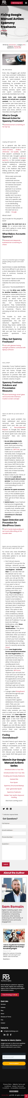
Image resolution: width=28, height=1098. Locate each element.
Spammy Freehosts (14, 792)
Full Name (6, 823)
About (2, 1013)
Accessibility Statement (18, 1088)
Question (5, 844)
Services (3, 1004)
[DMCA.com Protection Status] (14, 1092)
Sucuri (7, 647)
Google (14, 212)
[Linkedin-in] (4, 1035)
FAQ (2, 1020)
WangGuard (20, 691)
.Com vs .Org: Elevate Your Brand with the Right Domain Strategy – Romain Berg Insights (14, 946)
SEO (24, 45)
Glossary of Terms (6, 1016)
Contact (3, 1023)
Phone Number (7, 837)
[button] (3, 809)
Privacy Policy (7, 1084)
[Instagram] (8, 1035)
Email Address (7, 830)
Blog (2, 1010)
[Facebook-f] (11, 1035)
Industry (3, 1007)
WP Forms (17, 670)
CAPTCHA (16, 450)
